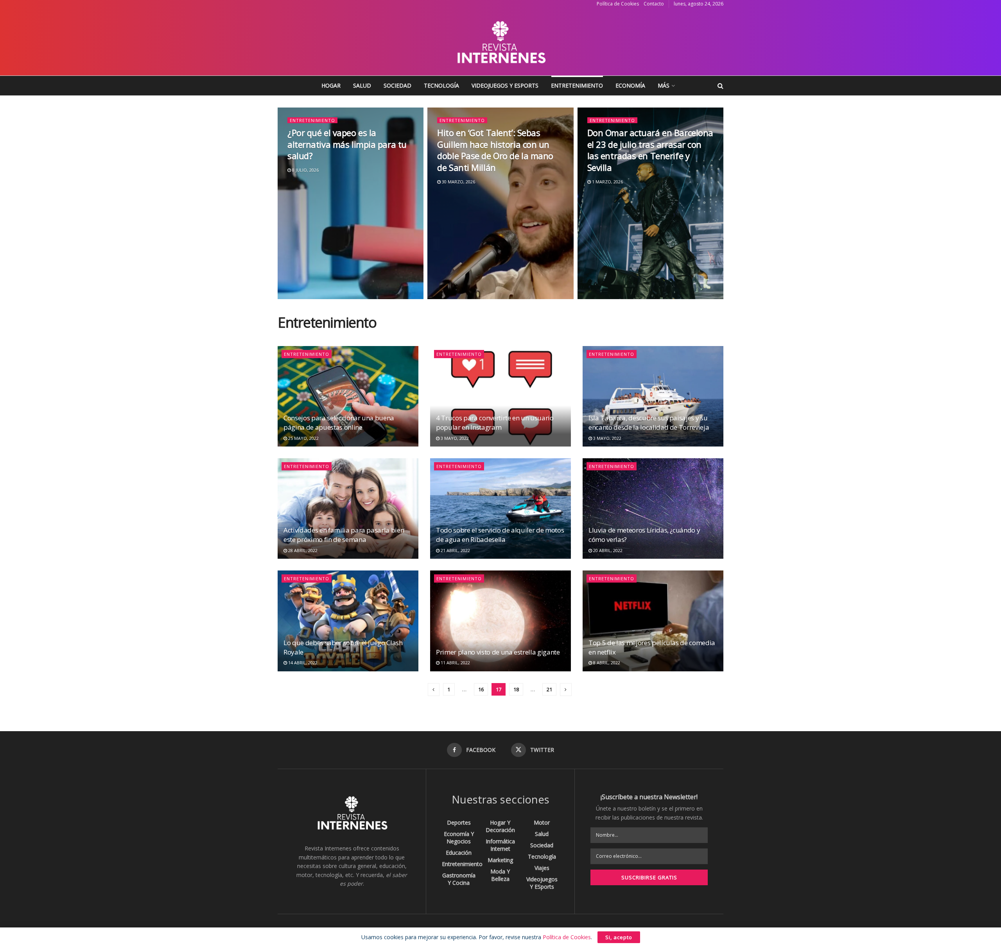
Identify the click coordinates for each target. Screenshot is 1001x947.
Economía (630, 85)
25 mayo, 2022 (303, 438)
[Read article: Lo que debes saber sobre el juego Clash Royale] (348, 620)
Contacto (654, 3)
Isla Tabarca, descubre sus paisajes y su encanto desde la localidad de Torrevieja (648, 422)
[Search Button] (720, 85)
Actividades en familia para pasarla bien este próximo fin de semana (343, 535)
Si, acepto (618, 937)
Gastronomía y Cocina (458, 879)
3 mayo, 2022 (454, 438)
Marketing (500, 860)
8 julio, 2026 (305, 170)
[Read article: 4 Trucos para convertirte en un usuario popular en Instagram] (500, 396)
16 (481, 689)
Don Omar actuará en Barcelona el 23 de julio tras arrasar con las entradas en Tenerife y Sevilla (650, 150)
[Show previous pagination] (434, 689)
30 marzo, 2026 (458, 182)
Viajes (542, 868)
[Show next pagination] (566, 689)
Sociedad (397, 85)
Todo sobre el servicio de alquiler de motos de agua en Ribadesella (500, 535)
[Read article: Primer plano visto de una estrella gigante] (500, 620)
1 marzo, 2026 (607, 182)
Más (663, 85)
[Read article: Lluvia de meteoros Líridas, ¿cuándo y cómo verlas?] (653, 508)
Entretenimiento (577, 85)
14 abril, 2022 (302, 662)
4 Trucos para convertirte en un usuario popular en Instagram (495, 422)
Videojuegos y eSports (505, 85)
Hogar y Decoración (500, 826)
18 (516, 689)
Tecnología (441, 85)
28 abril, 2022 (302, 550)
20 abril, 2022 (607, 550)
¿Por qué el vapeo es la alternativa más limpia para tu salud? (347, 144)
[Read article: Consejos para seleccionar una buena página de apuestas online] (348, 396)
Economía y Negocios (459, 837)
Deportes (459, 822)
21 (549, 689)
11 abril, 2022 (455, 662)
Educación (459, 852)
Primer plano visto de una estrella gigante (498, 651)
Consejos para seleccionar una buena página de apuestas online (338, 422)
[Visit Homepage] (500, 41)
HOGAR (331, 85)
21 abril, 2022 (455, 550)
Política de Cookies (618, 3)
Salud (362, 85)
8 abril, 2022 (606, 662)
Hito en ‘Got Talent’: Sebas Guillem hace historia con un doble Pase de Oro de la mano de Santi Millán (495, 150)
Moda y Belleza (500, 875)
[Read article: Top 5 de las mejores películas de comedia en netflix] (653, 620)
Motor (542, 822)
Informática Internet (500, 845)
